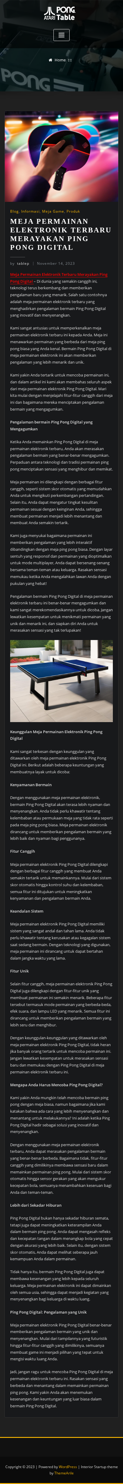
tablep (19, 263)
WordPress (68, 1466)
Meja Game (53, 211)
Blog (14, 211)
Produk (73, 211)
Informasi (30, 211)
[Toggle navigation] (61, 35)
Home (60, 60)
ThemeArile (64, 1473)
